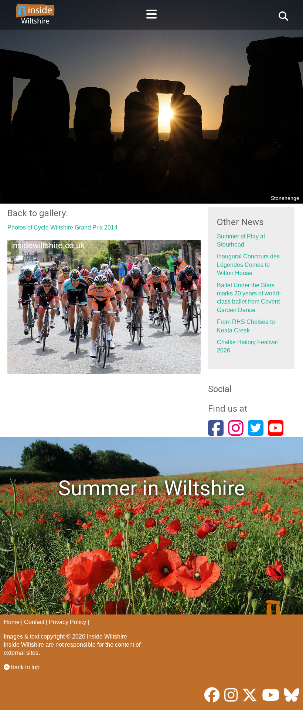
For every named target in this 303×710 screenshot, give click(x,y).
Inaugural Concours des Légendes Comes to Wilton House (248, 264)
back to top (25, 667)
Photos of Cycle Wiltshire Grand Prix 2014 (62, 227)
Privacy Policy (67, 622)
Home (12, 622)
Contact (34, 622)
